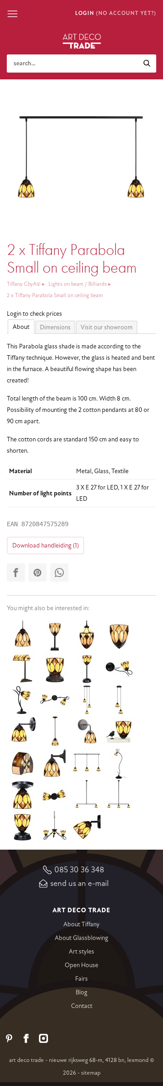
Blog (81, 992)
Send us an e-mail (79, 883)
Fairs (81, 979)
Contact (81, 1006)
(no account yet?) (126, 13)
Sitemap (91, 1072)
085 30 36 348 (79, 870)
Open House (81, 965)
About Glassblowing (81, 938)
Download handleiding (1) (45, 545)
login (84, 13)
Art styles (81, 951)
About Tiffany (81, 924)
